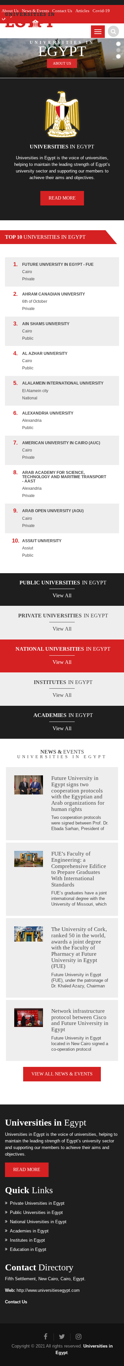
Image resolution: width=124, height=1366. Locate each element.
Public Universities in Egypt (36, 1212)
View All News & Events (62, 1073)
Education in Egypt (28, 1249)
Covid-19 (101, 10)
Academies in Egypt (29, 1230)
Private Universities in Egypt (37, 1203)
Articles (82, 10)
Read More (62, 198)
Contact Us (62, 10)
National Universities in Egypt (38, 1221)
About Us (10, 10)
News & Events (35, 10)
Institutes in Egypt (27, 1240)
